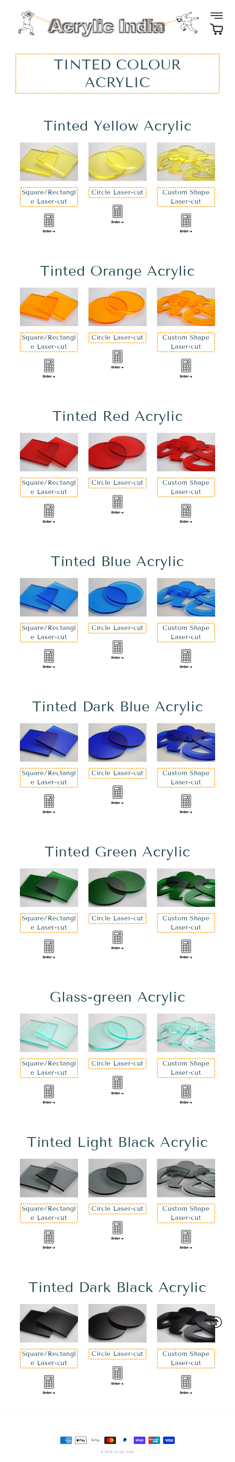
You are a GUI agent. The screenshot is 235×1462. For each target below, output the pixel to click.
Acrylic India (124, 1452)
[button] (216, 15)
